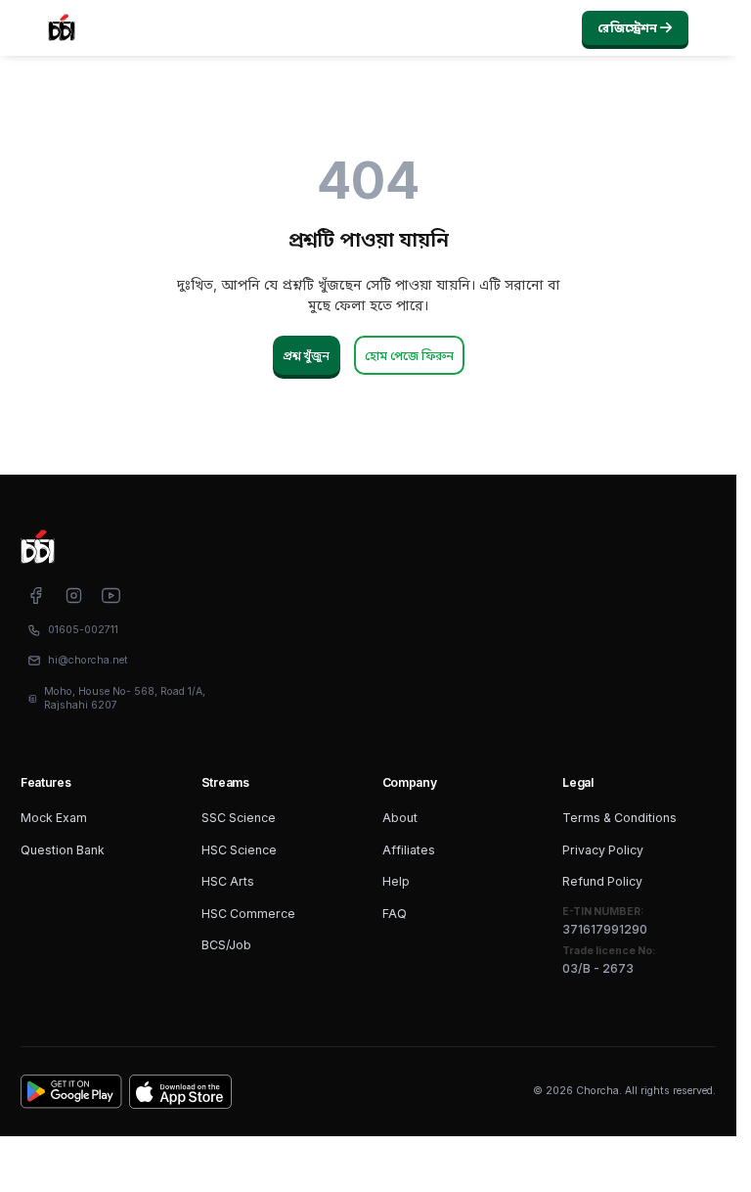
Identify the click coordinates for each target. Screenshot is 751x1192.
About (400, 817)
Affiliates (408, 850)
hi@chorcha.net (88, 660)
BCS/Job (226, 945)
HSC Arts (227, 881)
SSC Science (238, 817)
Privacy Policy (602, 850)
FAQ (394, 913)
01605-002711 (83, 629)
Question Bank (63, 850)
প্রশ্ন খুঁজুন (306, 355)
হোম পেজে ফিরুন (409, 355)
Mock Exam (54, 817)
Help (396, 881)
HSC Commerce (248, 913)
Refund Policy (602, 881)
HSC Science (239, 850)
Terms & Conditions (619, 817)
